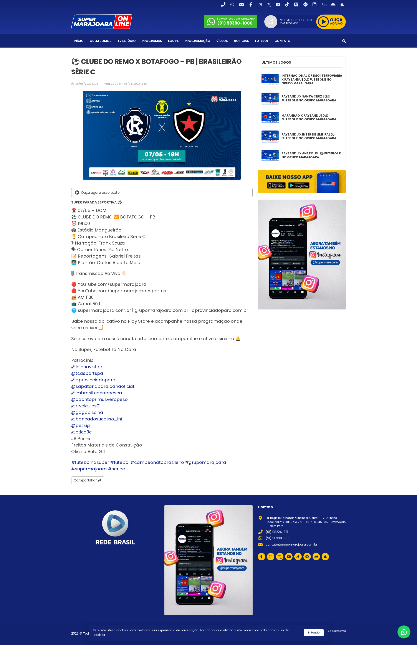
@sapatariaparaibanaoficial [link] (102, 386)
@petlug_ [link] (82, 425)
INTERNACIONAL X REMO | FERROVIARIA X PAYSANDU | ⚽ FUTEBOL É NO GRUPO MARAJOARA (311, 79)
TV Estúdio (126, 41)
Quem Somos (100, 41)
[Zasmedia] (335, 636)
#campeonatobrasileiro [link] (157, 462)
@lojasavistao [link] (86, 367)
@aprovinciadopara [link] (93, 380)
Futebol (261, 41)
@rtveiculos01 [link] (86, 406)
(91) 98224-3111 (277, 532)
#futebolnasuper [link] (90, 462)
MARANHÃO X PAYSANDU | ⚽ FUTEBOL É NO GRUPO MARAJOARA (308, 117)
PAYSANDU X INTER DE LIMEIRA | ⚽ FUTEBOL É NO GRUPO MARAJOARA (308, 136)
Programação (197, 41)
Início (79, 41)
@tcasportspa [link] (87, 373)
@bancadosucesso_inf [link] (96, 419)
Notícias (241, 41)
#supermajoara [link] (89, 469)
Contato (282, 41)
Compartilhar (85, 480)
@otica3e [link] (81, 432)
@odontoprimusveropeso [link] (99, 399)
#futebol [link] (119, 462)
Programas (152, 41)
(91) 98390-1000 (278, 538)
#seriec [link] (116, 469)
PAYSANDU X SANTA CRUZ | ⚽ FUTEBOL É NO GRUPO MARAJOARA (308, 98)
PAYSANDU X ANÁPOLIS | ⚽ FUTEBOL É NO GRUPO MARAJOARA (311, 155)
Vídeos (222, 41)
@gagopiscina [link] (87, 412)
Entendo (314, 632)
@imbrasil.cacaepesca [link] (96, 393)
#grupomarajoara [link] (205, 462)
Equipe (173, 41)
